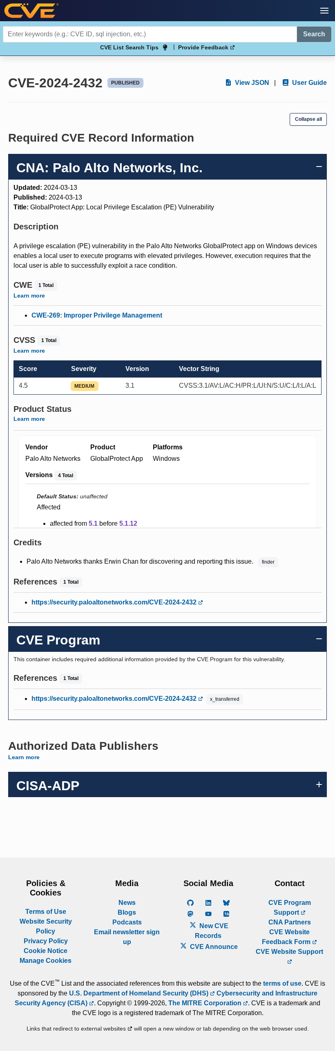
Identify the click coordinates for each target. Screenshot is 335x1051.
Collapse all (308, 119)
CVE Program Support (289, 907)
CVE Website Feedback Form (287, 937)
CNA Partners (289, 922)
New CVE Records (211, 930)
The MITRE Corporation (205, 1003)
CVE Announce (213, 946)
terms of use (282, 983)
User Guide (308, 82)
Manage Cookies (45, 960)
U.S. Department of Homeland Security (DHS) (139, 993)
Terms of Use (45, 911)
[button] (324, 10)
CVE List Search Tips (129, 47)
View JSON (251, 82)
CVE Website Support (289, 951)
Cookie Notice (45, 950)
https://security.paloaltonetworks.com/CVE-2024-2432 (114, 602)
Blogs (127, 912)
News (127, 902)
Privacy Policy (46, 941)
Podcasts (127, 922)
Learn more (29, 295)
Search (314, 34)
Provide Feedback (204, 47)
